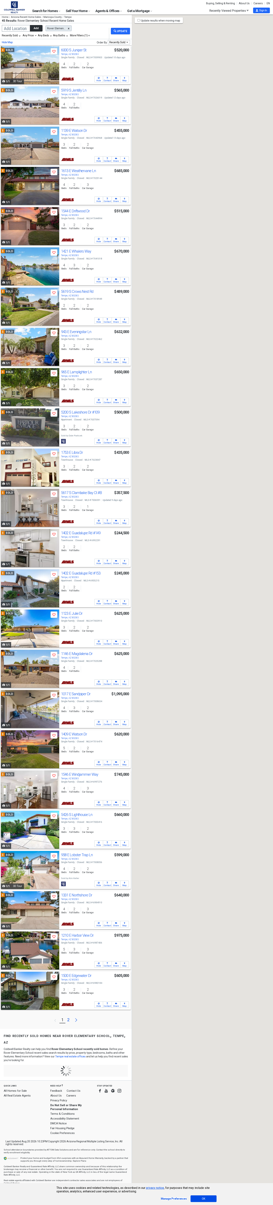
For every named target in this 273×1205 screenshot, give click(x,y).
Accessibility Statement (64, 1118)
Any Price (28, 35)
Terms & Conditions (62, 1113)
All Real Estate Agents (17, 1095)
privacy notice (155, 1188)
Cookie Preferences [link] (62, 1133)
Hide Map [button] (7, 42)
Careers (258, 3)
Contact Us (73, 1090)
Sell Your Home (77, 11)
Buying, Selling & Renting (220, 3)
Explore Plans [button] (79, 1161)
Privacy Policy (58, 1100)
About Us (244, 3)
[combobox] (11, 35)
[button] (261, 10)
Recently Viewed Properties (228, 10)
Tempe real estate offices (70, 1056)
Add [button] (36, 28)
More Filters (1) (79, 35)
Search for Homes (45, 11)
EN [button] (268, 3)
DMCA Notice (58, 1123)
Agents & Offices (107, 11)
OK (203, 1198)
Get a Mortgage (138, 11)
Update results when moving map (160, 20)
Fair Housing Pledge (62, 1128)
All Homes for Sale (15, 1090)
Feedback (56, 1090)
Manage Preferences (174, 1198)
